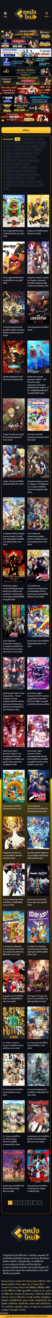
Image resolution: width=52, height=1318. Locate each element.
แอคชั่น (4, 1310)
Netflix (11, 1284)
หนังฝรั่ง (4, 1300)
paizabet (4, 1313)
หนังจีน (37, 1297)
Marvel (4, 1284)
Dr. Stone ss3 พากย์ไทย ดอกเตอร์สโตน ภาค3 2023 (37, 1045)
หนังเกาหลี (34, 1303)
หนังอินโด (13, 1303)
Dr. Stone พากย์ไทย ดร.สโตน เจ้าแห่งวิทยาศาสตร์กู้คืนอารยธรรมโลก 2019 (11, 1140)
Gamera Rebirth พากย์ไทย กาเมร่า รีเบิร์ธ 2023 (13, 378)
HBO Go (42, 1281)
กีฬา (41, 1284)
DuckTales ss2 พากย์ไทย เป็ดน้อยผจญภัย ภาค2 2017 (38, 643)
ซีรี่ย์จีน (33, 1287)
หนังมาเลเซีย (28, 1300)
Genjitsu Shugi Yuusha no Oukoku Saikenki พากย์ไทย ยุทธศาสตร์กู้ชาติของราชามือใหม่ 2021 (38, 281)
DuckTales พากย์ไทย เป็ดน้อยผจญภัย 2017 (12, 807)
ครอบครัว (5, 1287)
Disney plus (32, 1281)
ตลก (49, 1291)
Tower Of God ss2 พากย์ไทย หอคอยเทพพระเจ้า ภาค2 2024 (13, 437)
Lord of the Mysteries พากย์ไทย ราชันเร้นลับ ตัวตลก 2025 (38, 1092)
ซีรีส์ (19, 1291)
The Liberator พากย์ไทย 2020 (38, 328)
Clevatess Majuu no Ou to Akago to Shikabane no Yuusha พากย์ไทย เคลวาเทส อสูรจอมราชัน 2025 (38, 487)
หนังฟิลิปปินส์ (15, 1300)
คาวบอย (15, 1287)
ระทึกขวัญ (39, 1294)
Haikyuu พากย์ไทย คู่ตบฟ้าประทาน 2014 (37, 232)
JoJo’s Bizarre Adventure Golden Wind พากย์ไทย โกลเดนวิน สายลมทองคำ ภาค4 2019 (37, 539)
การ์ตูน (35, 1284)
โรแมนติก (13, 1310)
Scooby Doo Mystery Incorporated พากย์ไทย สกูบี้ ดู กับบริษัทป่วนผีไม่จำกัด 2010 (37, 950)
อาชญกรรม (36, 1307)
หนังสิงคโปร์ (40, 1300)
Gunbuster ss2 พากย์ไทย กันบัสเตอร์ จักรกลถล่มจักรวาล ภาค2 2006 (38, 1139)
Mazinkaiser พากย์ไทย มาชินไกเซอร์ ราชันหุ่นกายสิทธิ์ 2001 (37, 1188)
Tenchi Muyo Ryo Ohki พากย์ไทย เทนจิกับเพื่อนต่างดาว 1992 (13, 902)
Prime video (21, 1284)
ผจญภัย (18, 1294)
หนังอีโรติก (23, 1303)
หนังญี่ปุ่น (46, 1297)
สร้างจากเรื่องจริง (17, 1297)
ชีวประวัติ (24, 1287)
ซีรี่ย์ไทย (12, 1291)
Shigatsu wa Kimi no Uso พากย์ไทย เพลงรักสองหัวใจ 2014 (12, 855)
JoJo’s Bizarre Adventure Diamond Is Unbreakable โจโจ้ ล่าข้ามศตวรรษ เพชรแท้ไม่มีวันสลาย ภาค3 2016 (37, 591)
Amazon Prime (7, 1281)
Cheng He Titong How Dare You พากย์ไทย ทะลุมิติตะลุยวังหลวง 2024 (37, 998)
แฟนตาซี (46, 1307)
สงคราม (4, 1297)
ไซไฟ (22, 1310)
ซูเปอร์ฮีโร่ (26, 1291)
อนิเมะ (26, 1307)
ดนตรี (35, 1291)
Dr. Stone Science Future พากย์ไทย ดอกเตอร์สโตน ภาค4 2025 (13, 1045)
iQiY (48, 1281)
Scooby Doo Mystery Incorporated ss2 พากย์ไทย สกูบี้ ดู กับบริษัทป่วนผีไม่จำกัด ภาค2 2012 (13, 950)
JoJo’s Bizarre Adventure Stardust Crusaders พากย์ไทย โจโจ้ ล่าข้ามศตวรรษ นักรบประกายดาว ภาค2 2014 (13, 646)
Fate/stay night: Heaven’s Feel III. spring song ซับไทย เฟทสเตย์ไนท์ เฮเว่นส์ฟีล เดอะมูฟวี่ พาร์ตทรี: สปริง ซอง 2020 (38, 699)
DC (24, 1281)
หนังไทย (9, 1307)
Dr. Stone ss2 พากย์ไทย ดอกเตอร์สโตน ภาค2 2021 (13, 1092)
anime (18, 1281)
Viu (29, 1284)
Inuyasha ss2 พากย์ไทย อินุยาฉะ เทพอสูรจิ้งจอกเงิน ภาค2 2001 (13, 998)
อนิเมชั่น (18, 1307)
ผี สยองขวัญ (28, 1294)
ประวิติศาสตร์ (7, 1294)
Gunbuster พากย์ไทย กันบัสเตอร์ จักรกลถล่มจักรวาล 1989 (13, 1188)
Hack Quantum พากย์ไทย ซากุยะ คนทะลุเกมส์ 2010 (37, 902)
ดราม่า (42, 1291)
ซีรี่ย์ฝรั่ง (41, 1287)
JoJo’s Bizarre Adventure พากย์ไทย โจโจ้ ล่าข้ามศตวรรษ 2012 (37, 808)
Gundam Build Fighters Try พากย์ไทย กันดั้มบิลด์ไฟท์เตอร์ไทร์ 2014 (37, 855)
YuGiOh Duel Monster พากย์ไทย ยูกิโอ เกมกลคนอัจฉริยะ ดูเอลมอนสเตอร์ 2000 (13, 331)
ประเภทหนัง (8, 139)
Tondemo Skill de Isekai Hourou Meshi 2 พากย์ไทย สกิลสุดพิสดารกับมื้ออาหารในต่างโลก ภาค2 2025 (14, 539)
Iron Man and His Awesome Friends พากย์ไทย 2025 (38, 437)
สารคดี (29, 1297)
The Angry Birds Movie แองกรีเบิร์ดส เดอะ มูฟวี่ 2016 (13, 280)
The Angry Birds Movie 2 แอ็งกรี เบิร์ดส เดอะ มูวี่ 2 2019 (13, 233)
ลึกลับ (47, 1294)
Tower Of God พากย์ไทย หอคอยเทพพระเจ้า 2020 (13, 483)
